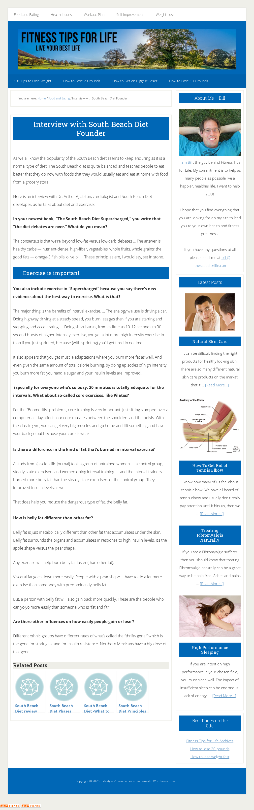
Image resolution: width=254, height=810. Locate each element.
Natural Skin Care (209, 341)
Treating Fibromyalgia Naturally (210, 535)
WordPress (160, 781)
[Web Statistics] (31, 806)
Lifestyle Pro (110, 781)
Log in (174, 781)
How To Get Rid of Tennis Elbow (209, 468)
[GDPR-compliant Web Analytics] (10, 806)
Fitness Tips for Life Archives (209, 740)
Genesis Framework (137, 781)
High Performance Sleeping (209, 650)
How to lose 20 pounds (209, 748)
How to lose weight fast (209, 756)
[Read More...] (217, 384)
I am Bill (186, 162)
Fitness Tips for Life (127, 49)
